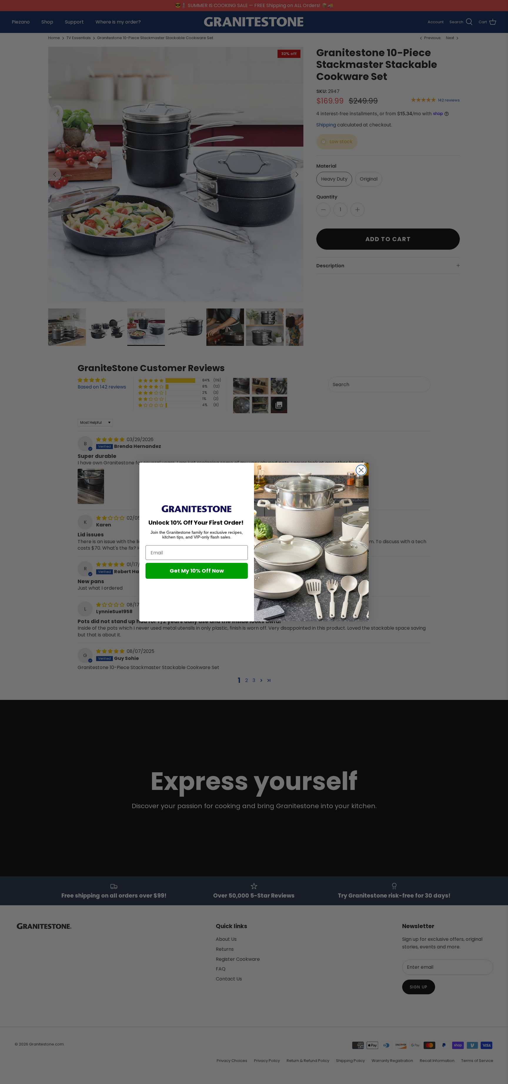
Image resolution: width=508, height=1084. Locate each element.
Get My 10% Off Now (197, 570)
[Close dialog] (361, 470)
